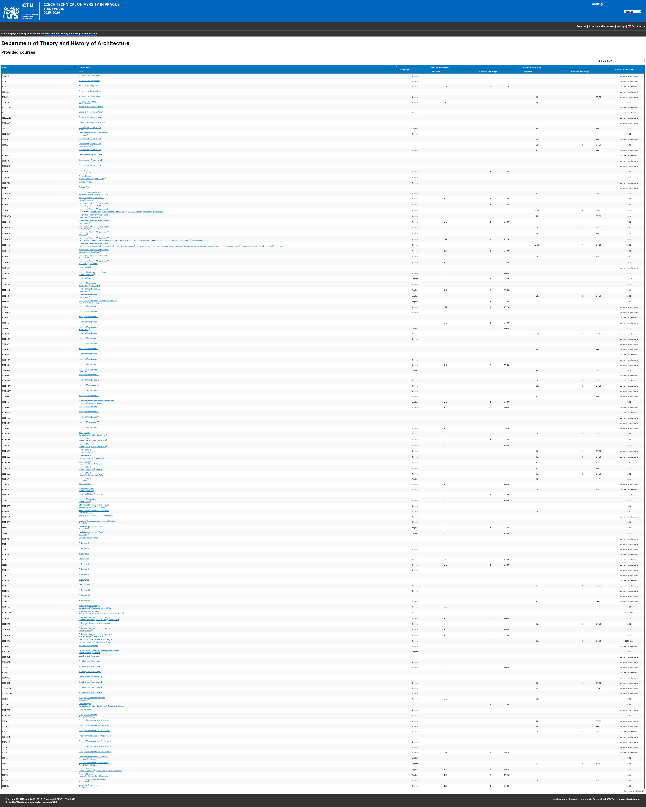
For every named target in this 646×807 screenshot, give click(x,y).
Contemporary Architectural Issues (93, 133)
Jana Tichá (83, 135)
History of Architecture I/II (89, 327)
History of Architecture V (89, 406)
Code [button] (4, 67)
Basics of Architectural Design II (92, 122)
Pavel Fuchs (119, 246)
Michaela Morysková (86, 507)
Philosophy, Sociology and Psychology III (95, 628)
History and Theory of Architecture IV (94, 226)
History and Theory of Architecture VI (94, 250)
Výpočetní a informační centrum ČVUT (36, 802)
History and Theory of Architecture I (93, 203)
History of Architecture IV (89, 375)
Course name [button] (85, 67)
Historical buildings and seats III (91, 197)
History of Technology (88, 499)
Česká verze (638, 26)
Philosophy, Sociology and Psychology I (95, 617)
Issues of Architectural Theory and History (96, 516)
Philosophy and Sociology (89, 606)
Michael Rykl (95, 206)
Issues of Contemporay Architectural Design (97, 521)
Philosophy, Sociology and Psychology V (95, 640)
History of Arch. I (85, 278)
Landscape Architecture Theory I (92, 526)
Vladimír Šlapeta (85, 129)
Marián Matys (84, 206)
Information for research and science (94, 505)
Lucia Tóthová (143, 240)
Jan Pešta (83, 787)
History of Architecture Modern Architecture (96, 401)
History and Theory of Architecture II (93, 209)
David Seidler (158, 211)
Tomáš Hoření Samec (87, 620)
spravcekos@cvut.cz (630, 799)
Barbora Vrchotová (101, 194)
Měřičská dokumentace (88, 538)
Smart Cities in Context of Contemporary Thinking (99, 651)
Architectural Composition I (90, 86)
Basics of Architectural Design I (91, 117)
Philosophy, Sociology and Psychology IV (95, 634)
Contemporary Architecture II (90, 160)
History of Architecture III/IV (90, 369)
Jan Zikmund (197, 240)
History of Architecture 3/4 (89, 295)
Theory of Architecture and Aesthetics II (95, 736)
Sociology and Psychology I (90, 666)
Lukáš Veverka (241, 246)
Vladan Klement (98, 608)
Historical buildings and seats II (91, 192)
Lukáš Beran (84, 240)
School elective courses (601, 26)
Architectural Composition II (90, 96)
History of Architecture (88, 283)
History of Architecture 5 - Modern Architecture (98, 300)
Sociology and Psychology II (90, 677)
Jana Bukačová (108, 240)
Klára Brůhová (95, 240)
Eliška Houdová (108, 211)
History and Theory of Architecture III (94, 221)
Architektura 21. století (88, 101)
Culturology (83, 170)
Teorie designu (85, 704)
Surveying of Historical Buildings (92, 698)
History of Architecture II (88, 333)
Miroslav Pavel (84, 173)
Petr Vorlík (93, 229)
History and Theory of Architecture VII (94, 255)
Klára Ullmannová (156, 240)
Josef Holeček (96, 211)
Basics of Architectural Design (91, 107)
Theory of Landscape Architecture (92, 779)
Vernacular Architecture (88, 785)
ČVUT (59, 799)
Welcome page (8, 33)
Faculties (582, 26)
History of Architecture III (89, 354)
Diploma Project (85, 182)
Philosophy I (84, 543)
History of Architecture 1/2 (89, 289)
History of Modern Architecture (91, 494)
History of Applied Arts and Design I (93, 272)
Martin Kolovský (154, 246)
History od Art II (85, 267)
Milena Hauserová (86, 194)
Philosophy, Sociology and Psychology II (95, 623)
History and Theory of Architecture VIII (94, 261)
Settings (621, 26)
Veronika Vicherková (172, 240)
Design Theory (85, 176)
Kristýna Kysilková (135, 211)
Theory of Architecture (88, 714)
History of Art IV (85, 483)
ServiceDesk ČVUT (603, 799)
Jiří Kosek (24, 799)
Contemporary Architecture (90, 128)
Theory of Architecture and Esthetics (94, 757)
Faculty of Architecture (31, 33)
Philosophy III (84, 585)
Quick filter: (605, 61)
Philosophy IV (84, 600)
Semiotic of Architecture (88, 645)
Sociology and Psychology (89, 656)
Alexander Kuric (85, 103)
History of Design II (86, 489)
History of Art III (85, 461)
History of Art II (85, 450)
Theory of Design (86, 768)
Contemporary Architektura (90, 165)
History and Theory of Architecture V (94, 232)
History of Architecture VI (89, 427)
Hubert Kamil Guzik (86, 179)
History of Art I (84, 433)
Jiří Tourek (94, 264)
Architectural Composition (89, 75)
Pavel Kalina (99, 179)
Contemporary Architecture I (90, 155)
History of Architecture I (88, 306)
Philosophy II (84, 564)
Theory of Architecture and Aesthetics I (94, 720)
